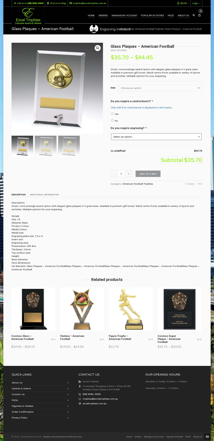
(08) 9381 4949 (92, 394)
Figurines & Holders (22, 406)
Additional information (44, 194)
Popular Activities (174, 436)
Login (195, 3)
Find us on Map (58, 3)
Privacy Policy (19, 417)
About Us (17, 382)
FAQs (15, 400)
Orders (138, 436)
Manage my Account (154, 436)
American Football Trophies (150, 29)
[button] (98, 48)
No (115, 120)
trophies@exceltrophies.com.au (89, 3)
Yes (116, 114)
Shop (131, 29)
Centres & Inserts (21, 388)
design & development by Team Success (62, 436)
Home (123, 29)
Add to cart (148, 174)
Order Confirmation (23, 411)
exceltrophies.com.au (94, 403)
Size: (113, 88)
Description (19, 194)
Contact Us (18, 394)
